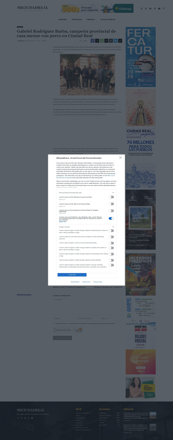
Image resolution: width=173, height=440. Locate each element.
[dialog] (86, 220)
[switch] (111, 197)
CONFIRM (72, 275)
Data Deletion (75, 282)
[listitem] (86, 193)
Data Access (86, 282)
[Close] (121, 158)
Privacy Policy (98, 282)
